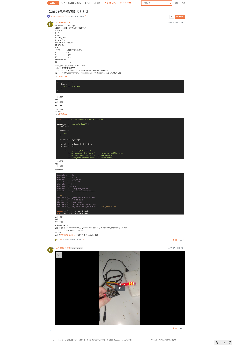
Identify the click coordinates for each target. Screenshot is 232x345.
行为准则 (154, 340)
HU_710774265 (62, 22)
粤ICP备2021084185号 (96, 340)
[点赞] (181, 240)
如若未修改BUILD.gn (68, 235)
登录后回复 (180, 17)
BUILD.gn (63, 76)
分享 (176, 240)
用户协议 (162, 340)
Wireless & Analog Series (60, 16)
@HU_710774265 (77, 248)
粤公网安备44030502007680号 (119, 340)
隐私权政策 (171, 340)
